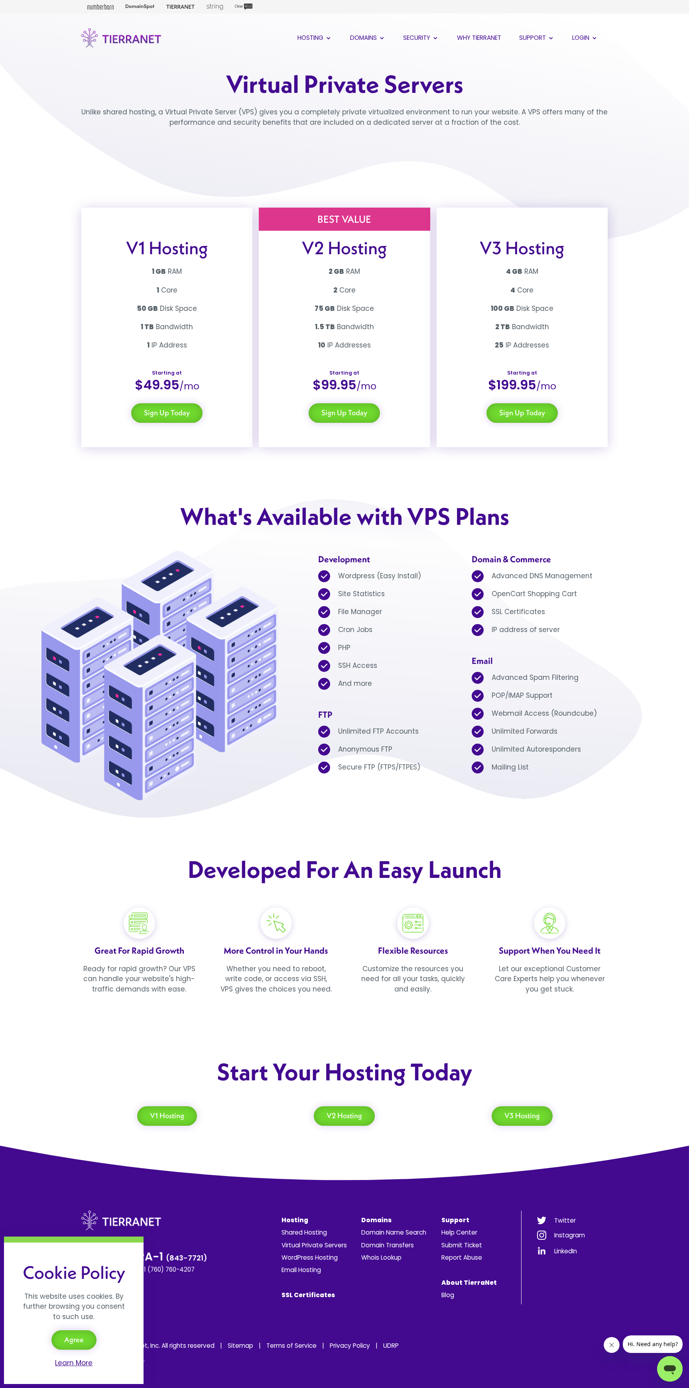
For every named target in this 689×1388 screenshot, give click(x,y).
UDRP (391, 1345)
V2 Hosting (344, 1115)
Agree (74, 1339)
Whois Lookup (381, 1257)
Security (417, 37)
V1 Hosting (167, 1115)
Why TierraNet (479, 37)
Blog (447, 1295)
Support (533, 37)
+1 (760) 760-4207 (167, 1269)
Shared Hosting (304, 1232)
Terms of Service (291, 1345)
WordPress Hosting (310, 1257)
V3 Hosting (522, 1115)
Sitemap (240, 1345)
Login (581, 37)
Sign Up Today (167, 412)
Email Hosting (301, 1270)
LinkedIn (565, 1251)
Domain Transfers (387, 1245)
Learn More (74, 1363)
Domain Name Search (393, 1232)
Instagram (569, 1235)
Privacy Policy (350, 1345)
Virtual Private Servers (314, 1245)
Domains (364, 37)
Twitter (565, 1220)
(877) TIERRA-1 (144, 1256)
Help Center (459, 1232)
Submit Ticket (461, 1245)
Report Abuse (461, 1257)
